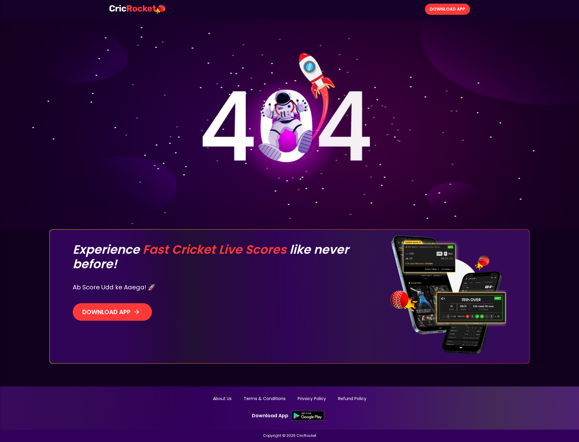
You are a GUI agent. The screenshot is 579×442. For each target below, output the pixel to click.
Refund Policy (352, 399)
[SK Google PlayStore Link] (307, 416)
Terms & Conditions (265, 399)
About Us (222, 399)
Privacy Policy (312, 399)
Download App (447, 9)
